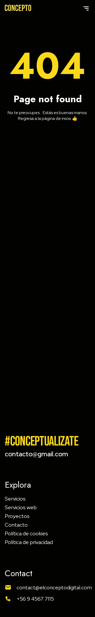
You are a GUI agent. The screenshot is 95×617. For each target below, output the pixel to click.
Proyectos (17, 516)
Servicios (15, 498)
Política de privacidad (29, 542)
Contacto (16, 524)
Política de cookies (26, 533)
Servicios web (21, 507)
